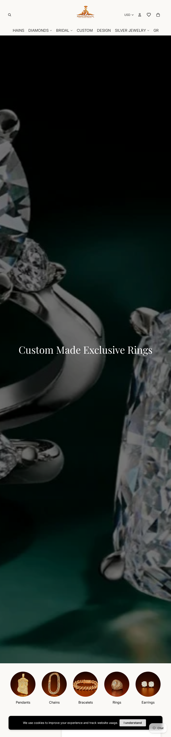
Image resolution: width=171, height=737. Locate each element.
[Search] (9, 14)
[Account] (139, 14)
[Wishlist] (148, 14)
